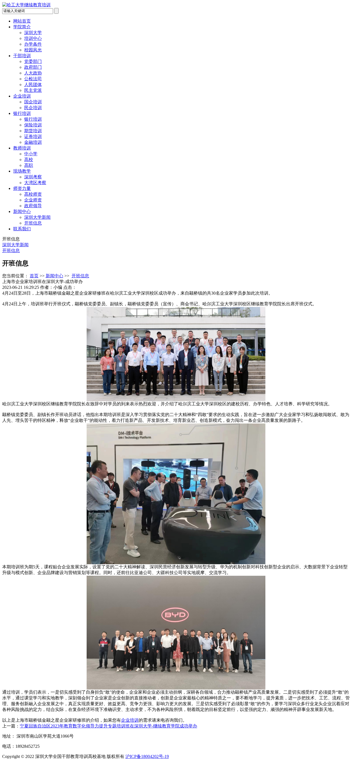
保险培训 (33, 125)
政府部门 (33, 67)
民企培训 (33, 107)
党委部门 (33, 61)
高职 (28, 165)
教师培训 (22, 148)
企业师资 (33, 200)
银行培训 (22, 113)
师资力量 (22, 188)
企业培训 (22, 96)
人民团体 (33, 84)
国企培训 (33, 101)
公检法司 (33, 78)
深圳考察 (33, 177)
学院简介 (22, 26)
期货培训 (33, 130)
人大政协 (33, 73)
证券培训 (33, 136)
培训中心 (33, 38)
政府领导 (33, 205)
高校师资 (33, 194)
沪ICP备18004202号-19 (147, 756)
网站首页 (22, 21)
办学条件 (33, 44)
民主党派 (33, 90)
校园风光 (33, 50)
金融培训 (33, 142)
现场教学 (22, 171)
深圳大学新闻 (37, 217)
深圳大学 (33, 32)
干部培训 (22, 55)
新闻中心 (22, 211)
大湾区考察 (35, 182)
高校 (28, 159)
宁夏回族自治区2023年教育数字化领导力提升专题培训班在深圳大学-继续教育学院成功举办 (108, 726)
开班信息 (33, 223)
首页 (34, 275)
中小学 (30, 153)
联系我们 (22, 228)
